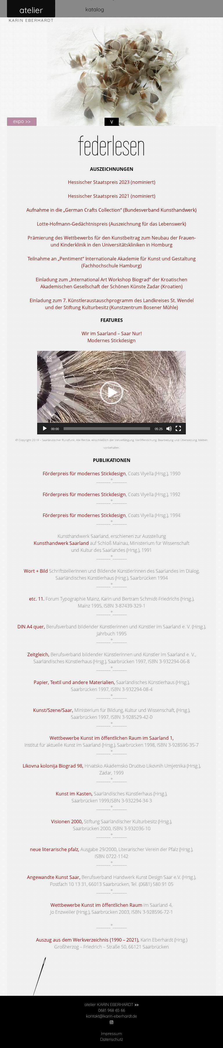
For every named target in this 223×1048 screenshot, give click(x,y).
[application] (111, 392)
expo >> (21, 121)
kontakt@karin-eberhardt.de (111, 1016)
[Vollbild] (178, 428)
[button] (111, 392)
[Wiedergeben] (45, 428)
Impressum (111, 1033)
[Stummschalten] (169, 428)
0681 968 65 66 (111, 1010)
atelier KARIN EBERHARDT (111, 1004)
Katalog (94, 9)
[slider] (107, 428)
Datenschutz (111, 1039)
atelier (31, 10)
